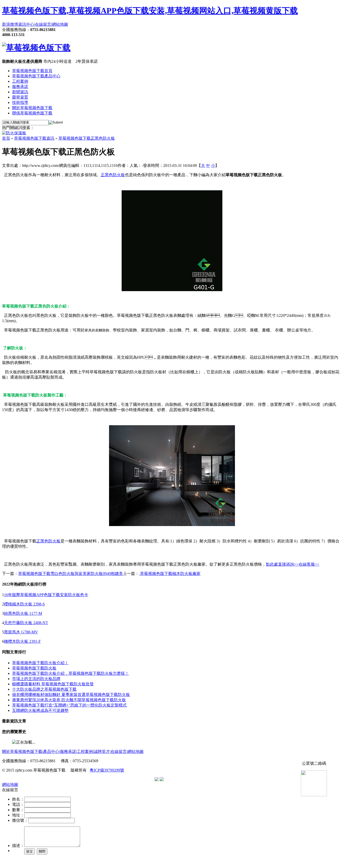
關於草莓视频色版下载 (32, 108)
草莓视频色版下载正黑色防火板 (86, 138)
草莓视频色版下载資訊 (34, 138)
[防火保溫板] (14, 133)
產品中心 (51, 751)
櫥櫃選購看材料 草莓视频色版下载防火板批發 (53, 684)
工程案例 (20, 81)
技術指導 (20, 102)
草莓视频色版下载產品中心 (36, 76)
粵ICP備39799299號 (107, 770)
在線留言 (43, 24)
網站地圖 (60, 24)
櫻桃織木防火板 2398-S (24, 604)
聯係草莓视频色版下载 (32, 113)
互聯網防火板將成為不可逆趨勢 (40, 710)
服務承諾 (20, 86)
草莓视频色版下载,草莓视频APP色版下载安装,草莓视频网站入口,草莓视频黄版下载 (150, 10)
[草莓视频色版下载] (36, 47)
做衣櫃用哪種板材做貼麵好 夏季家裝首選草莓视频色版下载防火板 (71, 694)
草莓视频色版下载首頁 (32, 71)
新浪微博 (10, 24)
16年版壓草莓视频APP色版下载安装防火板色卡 (46, 595)
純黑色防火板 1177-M (23, 613)
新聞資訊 (20, 92)
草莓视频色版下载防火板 (34, 668)
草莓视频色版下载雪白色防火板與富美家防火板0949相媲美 (70, 573)
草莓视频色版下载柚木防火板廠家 (169, 573)
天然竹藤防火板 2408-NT (26, 623)
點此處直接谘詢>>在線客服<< (292, 564)
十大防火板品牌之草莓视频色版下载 (44, 689)
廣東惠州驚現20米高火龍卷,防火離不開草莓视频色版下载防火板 (69, 700)
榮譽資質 (20, 97)
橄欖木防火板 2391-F (22, 641)
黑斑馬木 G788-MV (21, 632)
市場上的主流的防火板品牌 (36, 679)
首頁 (6, 138)
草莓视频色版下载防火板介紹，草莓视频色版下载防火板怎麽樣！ (70, 673)
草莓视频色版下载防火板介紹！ (40, 663)
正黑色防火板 (113, 175)
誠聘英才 (102, 751)
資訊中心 (26, 24)
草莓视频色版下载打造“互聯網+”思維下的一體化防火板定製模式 (69, 705)
